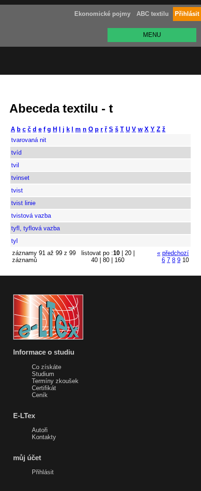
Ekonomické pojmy (102, 13)
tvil (15, 165)
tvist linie (23, 202)
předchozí (175, 252)
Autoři (40, 430)
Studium (43, 373)
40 (94, 259)
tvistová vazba (31, 215)
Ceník (40, 394)
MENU (152, 34)
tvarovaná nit (28, 139)
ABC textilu (152, 13)
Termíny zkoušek (55, 380)
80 (106, 259)
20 (128, 252)
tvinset (20, 177)
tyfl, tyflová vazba (35, 228)
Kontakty (44, 437)
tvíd (16, 152)
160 (119, 259)
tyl (14, 240)
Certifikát (44, 387)
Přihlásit (43, 472)
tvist (17, 190)
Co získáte (46, 366)
